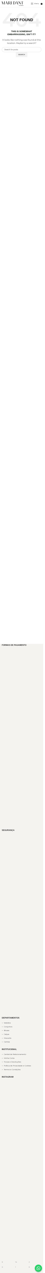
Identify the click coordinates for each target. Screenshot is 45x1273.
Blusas (6, 1030)
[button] (38, 1268)
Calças (6, 1034)
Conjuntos (8, 1027)
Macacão (7, 1038)
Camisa (7, 1042)
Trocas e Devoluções (12, 1062)
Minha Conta (9, 1058)
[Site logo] (12, 3)
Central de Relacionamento (15, 1054)
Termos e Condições (12, 1069)
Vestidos (7, 1023)
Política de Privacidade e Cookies (17, 1066)
